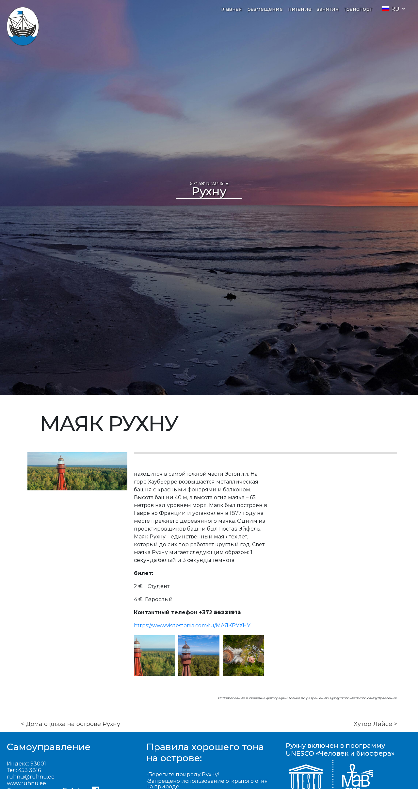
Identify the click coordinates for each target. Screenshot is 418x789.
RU (395, 9)
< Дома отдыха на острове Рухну (70, 724)
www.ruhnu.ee (26, 783)
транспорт (358, 9)
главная (231, 9)
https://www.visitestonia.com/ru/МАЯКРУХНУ (192, 625)
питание (300, 9)
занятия (328, 9)
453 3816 (29, 770)
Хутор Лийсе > (375, 724)
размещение (265, 9)
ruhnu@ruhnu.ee (31, 777)
